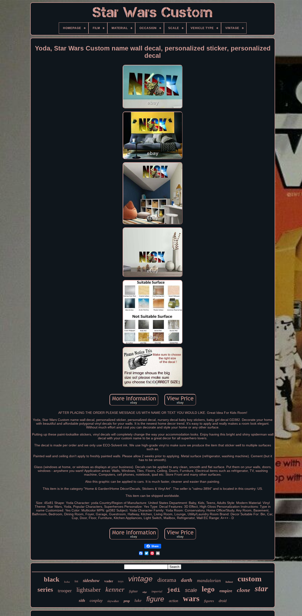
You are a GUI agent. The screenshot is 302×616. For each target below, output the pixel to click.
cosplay (96, 600)
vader (108, 581)
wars (191, 598)
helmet (229, 581)
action (173, 601)
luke (138, 600)
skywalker (113, 601)
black (51, 579)
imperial (156, 591)
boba (67, 581)
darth (186, 580)
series (45, 589)
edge (145, 592)
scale (191, 590)
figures (209, 601)
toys (120, 581)
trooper (65, 590)
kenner (114, 589)
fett (76, 581)
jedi (173, 590)
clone (243, 590)
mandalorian (209, 580)
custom (249, 578)
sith (82, 600)
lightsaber (88, 589)
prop (127, 601)
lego (208, 589)
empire (225, 590)
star (261, 588)
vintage (140, 578)
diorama (166, 580)
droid (222, 601)
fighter (133, 591)
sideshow (91, 580)
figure (155, 599)
